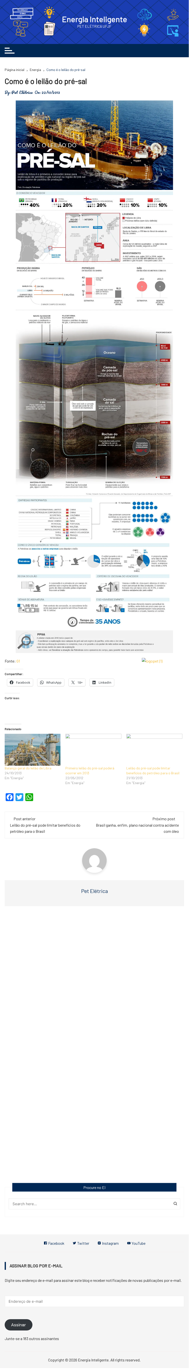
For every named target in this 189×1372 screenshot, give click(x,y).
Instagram (110, 1243)
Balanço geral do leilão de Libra (28, 768)
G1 (18, 661)
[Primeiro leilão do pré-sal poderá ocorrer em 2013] (93, 750)
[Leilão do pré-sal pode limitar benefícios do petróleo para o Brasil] (154, 750)
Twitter (82, 1243)
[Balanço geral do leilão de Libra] (33, 750)
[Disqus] (94, 983)
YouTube (138, 1243)
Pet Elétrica (22, 92)
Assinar (18, 1325)
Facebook (55, 1243)
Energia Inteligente (94, 19)
